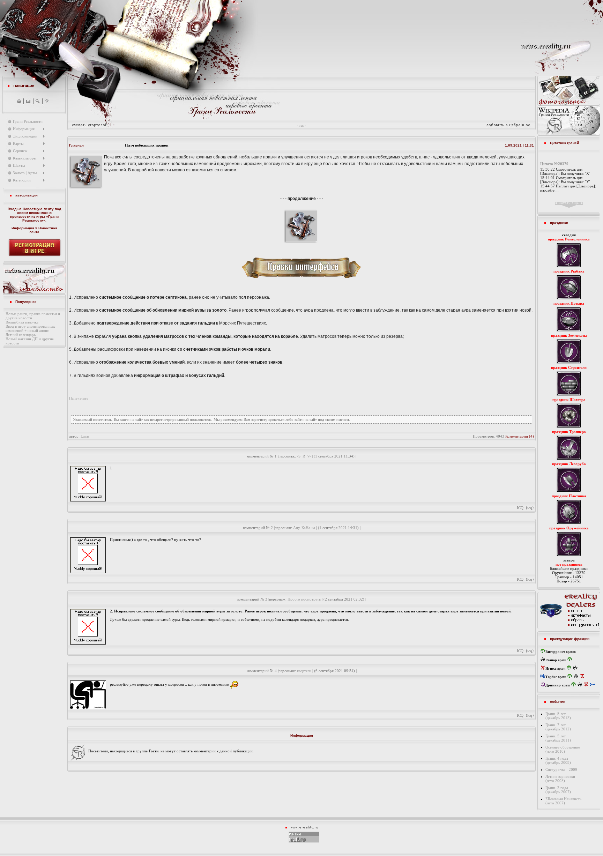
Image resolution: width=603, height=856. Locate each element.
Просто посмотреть (304, 599)
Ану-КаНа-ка (304, 528)
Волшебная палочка (22, 322)
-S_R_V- (304, 456)
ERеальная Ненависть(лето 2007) (563, 801)
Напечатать (78, 398)
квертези (304, 671)
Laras (85, 436)
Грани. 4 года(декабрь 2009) (558, 760)
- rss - (301, 125)
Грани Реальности (40, 218)
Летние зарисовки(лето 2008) (560, 778)
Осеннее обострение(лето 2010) (562, 749)
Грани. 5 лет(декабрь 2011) (558, 738)
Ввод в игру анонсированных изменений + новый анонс (30, 328)
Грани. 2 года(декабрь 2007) (558, 790)
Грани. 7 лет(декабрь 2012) (558, 727)
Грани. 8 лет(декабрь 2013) (558, 716)
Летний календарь (21, 335)
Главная (76, 145)
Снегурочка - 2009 (561, 769)
